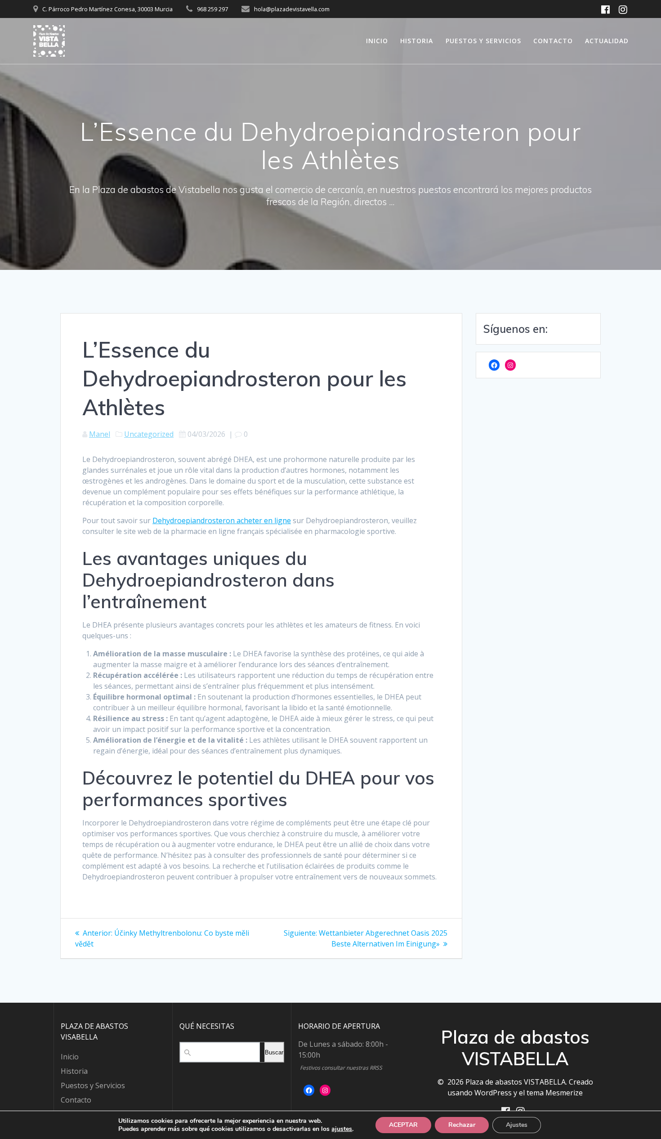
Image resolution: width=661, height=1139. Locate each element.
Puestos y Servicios (483, 40)
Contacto (553, 40)
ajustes (341, 1129)
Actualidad (607, 40)
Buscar (274, 1052)
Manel (99, 434)
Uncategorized (149, 434)
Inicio (377, 40)
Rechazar (461, 1125)
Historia (416, 40)
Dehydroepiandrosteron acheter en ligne (221, 520)
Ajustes (516, 1125)
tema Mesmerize (555, 1093)
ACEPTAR (403, 1125)
